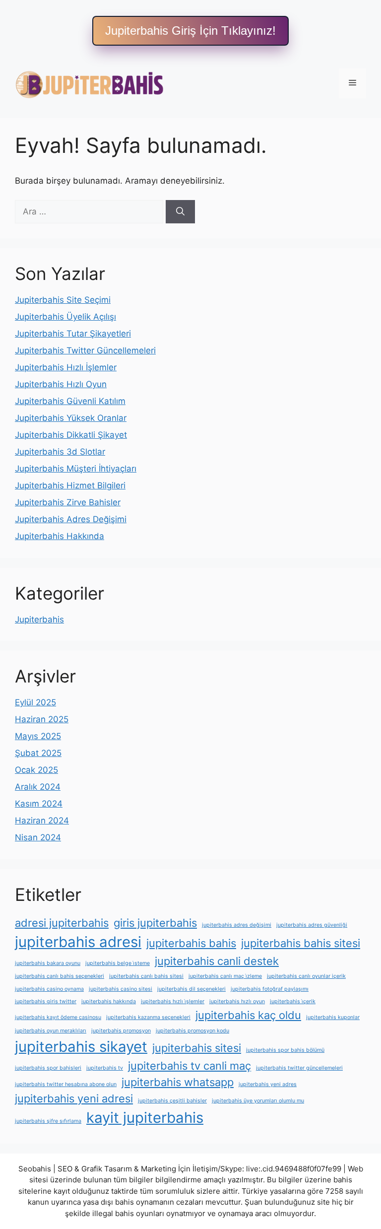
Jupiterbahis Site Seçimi (63, 300)
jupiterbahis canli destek (217, 961)
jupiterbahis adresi (78, 942)
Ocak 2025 (36, 770)
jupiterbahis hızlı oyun (237, 1001)
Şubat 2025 (38, 753)
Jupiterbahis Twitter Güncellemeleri (85, 350)
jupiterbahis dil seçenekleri (191, 989)
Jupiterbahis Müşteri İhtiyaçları (75, 469)
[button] (190, 31)
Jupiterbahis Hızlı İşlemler (66, 367)
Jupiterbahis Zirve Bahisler (68, 502)
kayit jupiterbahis (144, 1117)
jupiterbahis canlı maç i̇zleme (225, 976)
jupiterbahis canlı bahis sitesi (146, 976)
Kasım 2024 (39, 804)
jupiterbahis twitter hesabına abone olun (66, 1084)
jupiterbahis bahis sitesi (300, 943)
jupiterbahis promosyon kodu (192, 1030)
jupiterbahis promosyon (121, 1030)
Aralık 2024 (38, 787)
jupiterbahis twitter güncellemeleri (299, 1068)
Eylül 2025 (35, 702)
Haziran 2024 (42, 820)
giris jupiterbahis (155, 922)
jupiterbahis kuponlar (333, 1017)
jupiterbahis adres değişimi (236, 925)
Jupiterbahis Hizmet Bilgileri (70, 485)
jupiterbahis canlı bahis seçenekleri (59, 976)
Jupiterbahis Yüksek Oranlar (71, 418)
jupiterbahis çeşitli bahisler (172, 1100)
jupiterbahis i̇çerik (293, 1001)
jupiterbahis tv (104, 1068)
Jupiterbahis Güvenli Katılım (70, 401)
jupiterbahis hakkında (108, 1001)
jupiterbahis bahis (191, 943)
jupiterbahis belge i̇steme (117, 963)
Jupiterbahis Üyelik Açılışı (65, 317)
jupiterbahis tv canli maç (189, 1065)
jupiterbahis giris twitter (45, 1001)
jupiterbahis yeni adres (268, 1084)
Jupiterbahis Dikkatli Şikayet (71, 435)
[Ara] (180, 212)
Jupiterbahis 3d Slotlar (60, 452)
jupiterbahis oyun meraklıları (50, 1030)
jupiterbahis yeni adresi (74, 1098)
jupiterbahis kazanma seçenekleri (148, 1017)
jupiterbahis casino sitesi (120, 989)
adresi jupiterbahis (62, 922)
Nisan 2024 (38, 837)
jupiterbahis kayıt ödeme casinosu (58, 1017)
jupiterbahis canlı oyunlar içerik (306, 976)
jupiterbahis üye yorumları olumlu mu (258, 1100)
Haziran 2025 (41, 719)
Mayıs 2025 (38, 736)
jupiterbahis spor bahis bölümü (285, 1050)
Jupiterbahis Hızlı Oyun (61, 384)
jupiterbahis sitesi (196, 1047)
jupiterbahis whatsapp (178, 1082)
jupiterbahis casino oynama (49, 989)
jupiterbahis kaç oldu (248, 1015)
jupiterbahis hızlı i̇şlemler (172, 1001)
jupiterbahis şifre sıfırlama (48, 1121)
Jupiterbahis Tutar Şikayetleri (73, 334)
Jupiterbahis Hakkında (59, 536)
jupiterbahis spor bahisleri (48, 1068)
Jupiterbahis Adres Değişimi (71, 519)
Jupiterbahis (39, 619)
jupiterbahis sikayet (81, 1046)
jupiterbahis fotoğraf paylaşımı (270, 989)
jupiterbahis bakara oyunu (47, 963)
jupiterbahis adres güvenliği (311, 925)
